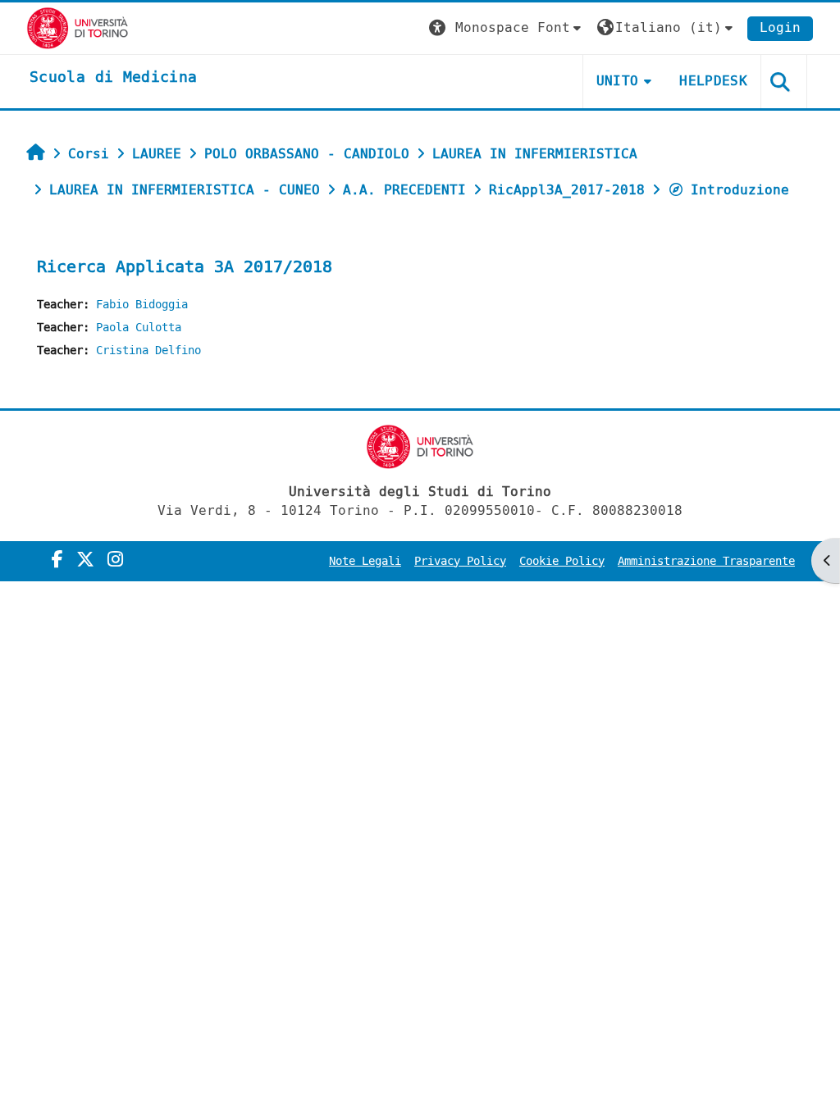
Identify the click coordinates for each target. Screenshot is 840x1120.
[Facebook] (57, 560)
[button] (507, 28)
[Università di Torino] (77, 27)
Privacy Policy (460, 561)
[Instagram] (115, 560)
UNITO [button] (617, 80)
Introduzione (740, 189)
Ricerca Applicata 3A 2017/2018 (184, 267)
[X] (85, 560)
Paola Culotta (138, 327)
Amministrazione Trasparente (706, 561)
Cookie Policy (562, 561)
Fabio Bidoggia (142, 304)
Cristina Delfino (148, 350)
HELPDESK (713, 80)
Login (780, 27)
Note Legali (365, 561)
